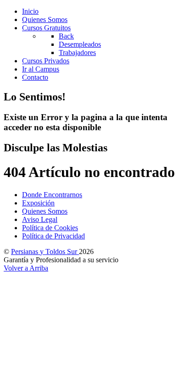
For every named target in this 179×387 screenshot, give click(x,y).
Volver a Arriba (26, 268)
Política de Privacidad (53, 236)
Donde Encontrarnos (52, 195)
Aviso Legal (39, 219)
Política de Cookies (50, 228)
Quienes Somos (44, 211)
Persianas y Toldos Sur (45, 251)
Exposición (38, 203)
